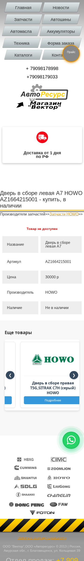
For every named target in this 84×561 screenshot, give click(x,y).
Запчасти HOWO (63, 214)
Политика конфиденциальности (42, 538)
